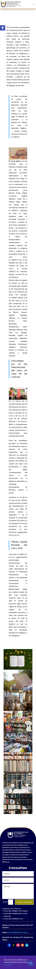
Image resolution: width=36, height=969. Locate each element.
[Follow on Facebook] (9, 945)
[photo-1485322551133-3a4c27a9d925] (18, 772)
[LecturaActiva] (18, 690)
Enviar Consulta (24, 902)
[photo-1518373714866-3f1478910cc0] (18, 710)
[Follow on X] (13, 945)
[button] (2, 27)
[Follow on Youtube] (22, 945)
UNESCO (14, 210)
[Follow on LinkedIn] (26, 945)
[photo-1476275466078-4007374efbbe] (18, 669)
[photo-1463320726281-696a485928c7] (18, 751)
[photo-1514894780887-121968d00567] (18, 793)
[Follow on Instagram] (18, 945)
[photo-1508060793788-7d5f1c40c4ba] (18, 813)
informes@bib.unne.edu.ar (17, 932)
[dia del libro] (18, 731)
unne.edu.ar (8, 964)
